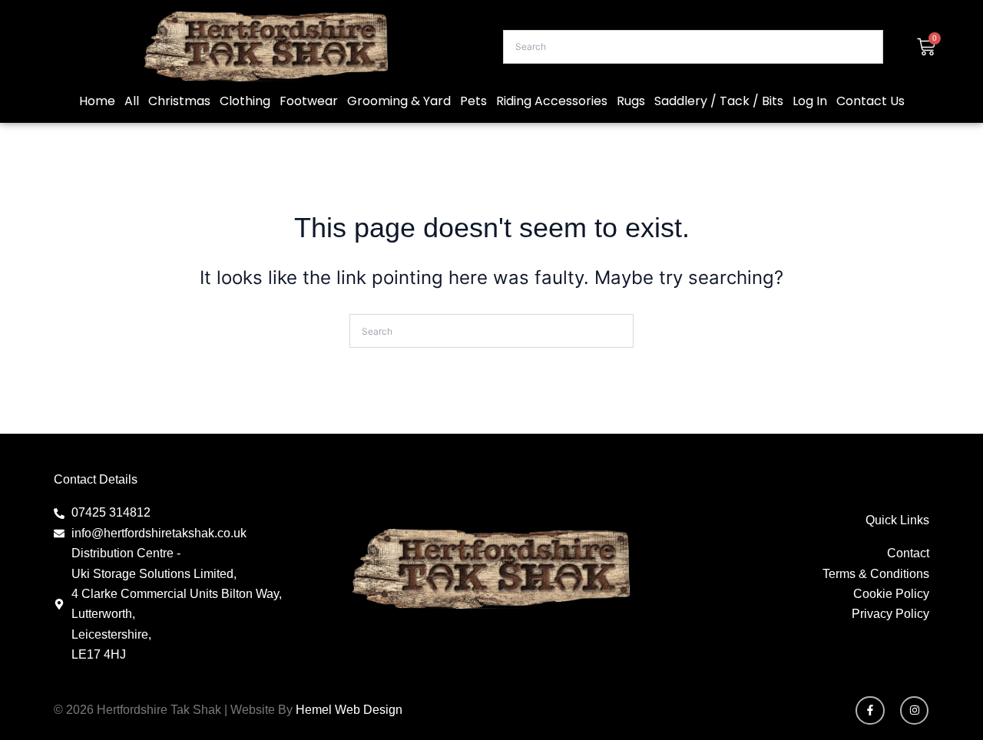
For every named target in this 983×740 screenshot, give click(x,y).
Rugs (631, 101)
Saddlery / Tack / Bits (718, 101)
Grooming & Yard (399, 101)
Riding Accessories (551, 101)
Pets (473, 101)
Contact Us (870, 101)
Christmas (179, 101)
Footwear (309, 101)
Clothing (245, 101)
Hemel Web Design (349, 709)
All (131, 101)
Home (97, 101)
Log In (810, 101)
